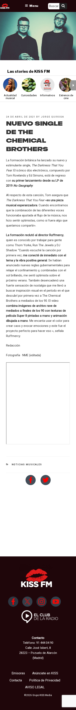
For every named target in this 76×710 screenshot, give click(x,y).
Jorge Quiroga (52, 116)
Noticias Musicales (27, 464)
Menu (33, 6)
